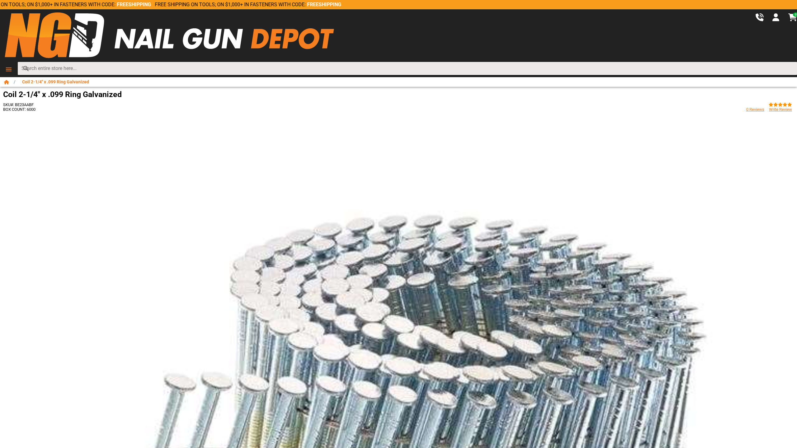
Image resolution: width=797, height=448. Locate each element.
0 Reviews (755, 109)
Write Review (780, 109)
